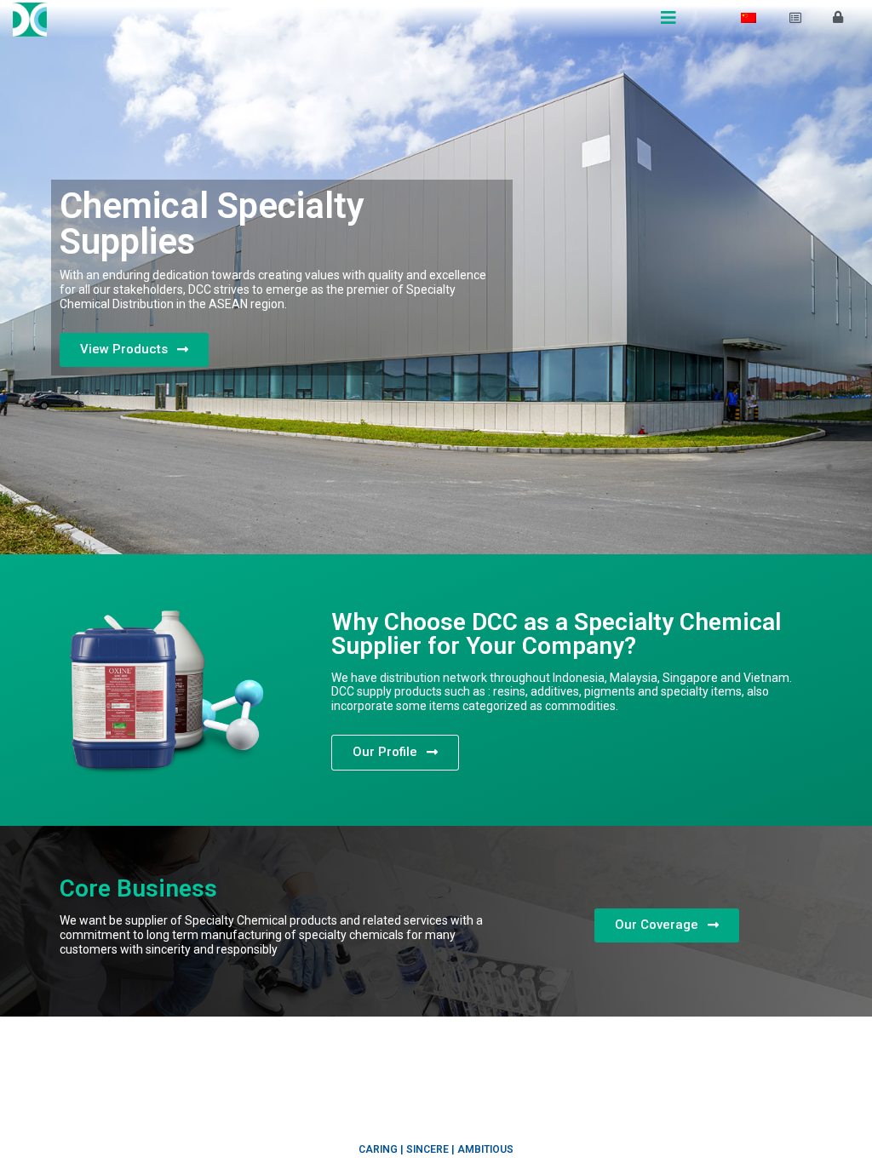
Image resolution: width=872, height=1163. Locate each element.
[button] (134, 350)
